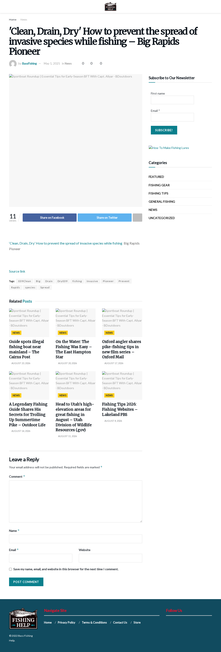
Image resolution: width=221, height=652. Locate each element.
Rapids (15, 287)
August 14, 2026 (20, 430)
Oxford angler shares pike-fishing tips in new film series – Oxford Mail (121, 349)
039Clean (24, 281)
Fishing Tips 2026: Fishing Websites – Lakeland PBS (120, 409)
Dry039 (63, 281)
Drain (49, 281)
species (30, 287)
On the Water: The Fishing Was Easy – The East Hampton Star (74, 349)
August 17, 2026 (113, 363)
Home (12, 19)
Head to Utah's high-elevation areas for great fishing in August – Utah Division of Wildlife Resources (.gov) (75, 417)
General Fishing (162, 201)
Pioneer (108, 281)
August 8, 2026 (113, 420)
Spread (45, 287)
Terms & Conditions (94, 622)
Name (14, 531)
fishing (77, 281)
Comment (17, 476)
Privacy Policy (66, 622)
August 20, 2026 (67, 363)
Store (137, 622)
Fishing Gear (159, 185)
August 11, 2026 (67, 436)
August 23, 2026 (20, 363)
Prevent (124, 281)
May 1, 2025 (52, 63)
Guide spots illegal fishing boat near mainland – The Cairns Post (26, 349)
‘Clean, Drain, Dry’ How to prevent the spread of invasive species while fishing (65, 243)
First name (158, 93)
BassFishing (29, 63)
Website (84, 550)
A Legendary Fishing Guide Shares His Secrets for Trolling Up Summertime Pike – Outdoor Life (28, 414)
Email (14, 550)
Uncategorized (162, 218)
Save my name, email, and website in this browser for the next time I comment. (65, 569)
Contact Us (120, 622)
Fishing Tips (158, 193)
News (24, 19)
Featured (156, 176)
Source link (17, 271)
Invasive (92, 281)
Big (38, 281)
